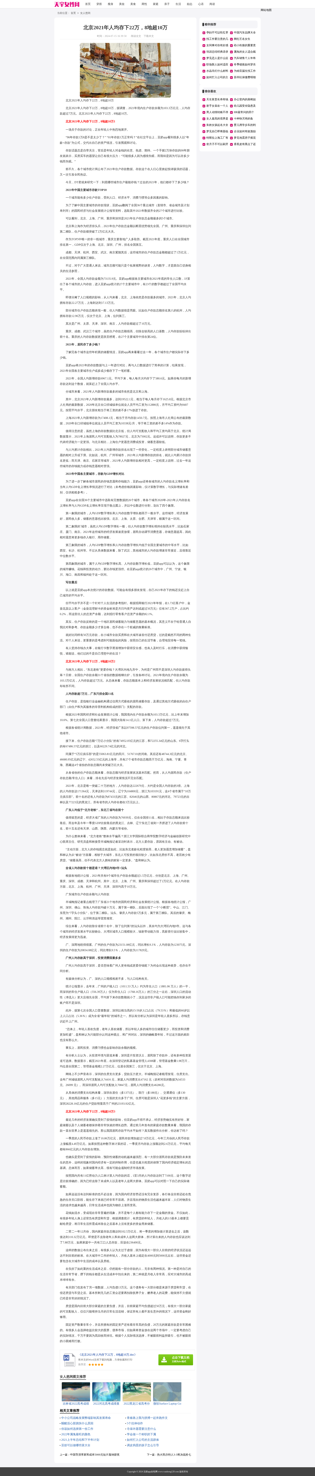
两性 (144, 4)
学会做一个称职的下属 (141, 1434)
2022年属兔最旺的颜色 (75, 1434)
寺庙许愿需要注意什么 (141, 1428)
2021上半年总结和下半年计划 (80, 1439)
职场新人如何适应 (217, 64)
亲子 (167, 4)
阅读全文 (136, 36)
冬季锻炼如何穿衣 (245, 64)
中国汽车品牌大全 (245, 32)
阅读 (212, 4)
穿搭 (99, 4)
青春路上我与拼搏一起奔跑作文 (147, 1417)
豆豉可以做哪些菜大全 (75, 1445)
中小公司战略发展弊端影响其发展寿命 (86, 1417)
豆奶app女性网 (150, 1471)
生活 (178, 4)
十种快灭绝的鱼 (243, 118)
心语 (201, 4)
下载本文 (149, 36)
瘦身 (110, 4)
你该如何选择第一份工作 (77, 1428)
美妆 (122, 4)
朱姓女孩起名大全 (217, 124)
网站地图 (266, 10)
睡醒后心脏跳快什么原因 (77, 1423)
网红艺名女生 (242, 38)
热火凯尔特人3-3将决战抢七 (174, 1454)
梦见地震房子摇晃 (245, 137)
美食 (133, 4)
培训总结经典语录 (217, 51)
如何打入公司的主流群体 (143, 1439)
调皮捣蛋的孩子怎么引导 (143, 1445)
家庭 (155, 4)
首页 (88, 4)
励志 (189, 4)
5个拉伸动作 (135, 1423)
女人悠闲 (85, 13)
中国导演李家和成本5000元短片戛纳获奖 (95, 1454)
